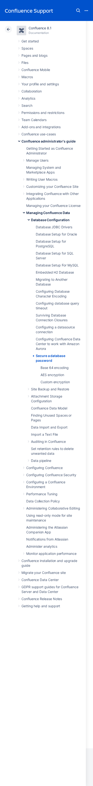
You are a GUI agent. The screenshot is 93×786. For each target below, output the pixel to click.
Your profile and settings (40, 84)
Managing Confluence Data (48, 213)
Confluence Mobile (35, 70)
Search (78, 10)
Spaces (27, 48)
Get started (30, 41)
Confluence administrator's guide (48, 141)
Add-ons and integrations (41, 127)
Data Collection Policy (43, 501)
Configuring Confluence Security (51, 475)
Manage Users (37, 160)
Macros (27, 77)
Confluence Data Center (39, 580)
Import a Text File (44, 434)
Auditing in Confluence (48, 441)
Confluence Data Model (49, 408)
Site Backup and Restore (50, 389)
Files (24, 63)
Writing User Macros (41, 179)
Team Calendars (33, 120)
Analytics (28, 98)
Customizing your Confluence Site (52, 186)
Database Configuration (50, 220)
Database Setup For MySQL (57, 265)
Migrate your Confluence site (43, 573)
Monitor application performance (51, 553)
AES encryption (52, 375)
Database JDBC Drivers (54, 227)
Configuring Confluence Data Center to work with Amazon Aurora (58, 344)
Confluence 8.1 (40, 28)
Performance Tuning (41, 494)
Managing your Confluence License (53, 206)
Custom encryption (55, 382)
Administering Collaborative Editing (53, 508)
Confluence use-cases (38, 134)
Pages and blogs (34, 55)
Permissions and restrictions (42, 113)
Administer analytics (41, 546)
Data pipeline (41, 461)
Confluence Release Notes (41, 599)
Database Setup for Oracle (56, 234)
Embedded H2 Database (55, 272)
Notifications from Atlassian (47, 539)
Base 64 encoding (55, 368)
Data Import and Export (49, 427)
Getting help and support (40, 606)
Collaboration (31, 91)
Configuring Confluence (44, 468)
